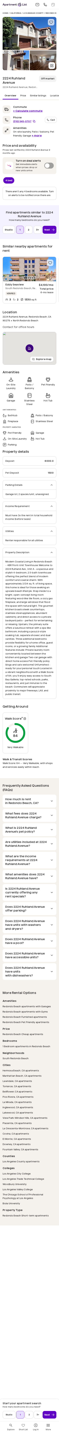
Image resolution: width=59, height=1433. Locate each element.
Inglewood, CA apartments (18, 1107)
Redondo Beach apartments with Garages (27, 1006)
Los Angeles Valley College (18, 1189)
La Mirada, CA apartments (17, 1102)
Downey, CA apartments (16, 1144)
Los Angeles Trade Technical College (23, 1178)
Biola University (11, 1203)
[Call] (45, 4)
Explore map (43, 359)
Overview (10, 95)
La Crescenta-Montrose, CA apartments (25, 1128)
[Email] (37, 4)
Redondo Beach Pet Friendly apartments (26, 1022)
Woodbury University (15, 1184)
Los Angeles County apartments (21, 1161)
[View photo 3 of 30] (43, 60)
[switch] (29, 165)
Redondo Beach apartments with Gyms (25, 1011)
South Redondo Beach (16, 1058)
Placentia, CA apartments (17, 1123)
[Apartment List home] (15, 4)
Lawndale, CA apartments (17, 1081)
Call (52, 119)
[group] (29, 269)
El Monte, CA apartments (17, 1138)
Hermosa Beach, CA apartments (21, 1070)
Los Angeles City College (17, 1173)
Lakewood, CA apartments (18, 1112)
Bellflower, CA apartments (17, 1091)
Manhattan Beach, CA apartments (22, 1075)
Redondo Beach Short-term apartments (26, 1215)
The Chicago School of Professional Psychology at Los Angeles (28, 1196)
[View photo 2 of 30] (16, 60)
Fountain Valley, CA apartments (20, 1149)
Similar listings (38, 95)
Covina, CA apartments (16, 1133)
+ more (37, 135)
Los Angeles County (33, 13)
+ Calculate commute (27, 111)
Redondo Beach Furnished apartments (25, 1016)
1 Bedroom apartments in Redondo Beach (26, 1046)
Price (23, 95)
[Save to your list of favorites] (51, 22)
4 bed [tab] (8, 180)
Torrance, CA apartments (17, 1086)
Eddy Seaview (14, 284)
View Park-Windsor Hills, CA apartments (25, 1117)
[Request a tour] (53, 4)
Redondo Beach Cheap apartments (23, 1034)
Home (5, 13)
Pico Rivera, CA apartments (18, 1096)
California (15, 13)
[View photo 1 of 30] (29, 33)
